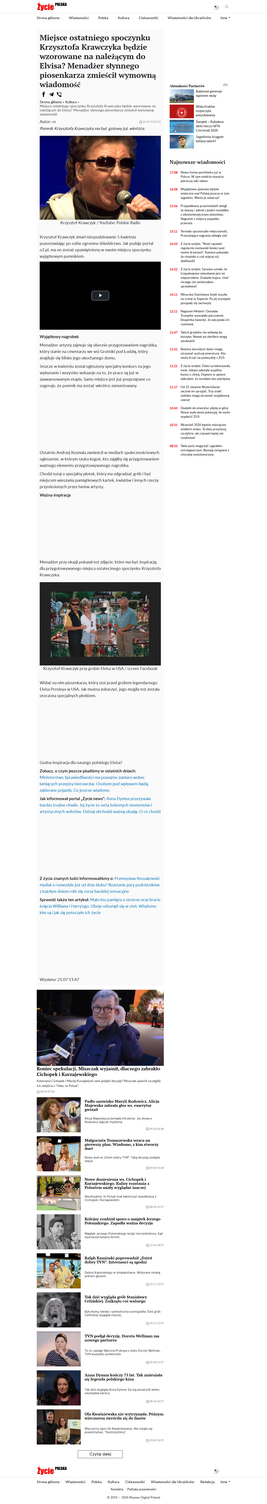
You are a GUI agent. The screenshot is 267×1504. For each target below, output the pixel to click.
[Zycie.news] (52, 7)
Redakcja (207, 1482)
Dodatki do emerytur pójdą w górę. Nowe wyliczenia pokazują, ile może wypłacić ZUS (205, 412)
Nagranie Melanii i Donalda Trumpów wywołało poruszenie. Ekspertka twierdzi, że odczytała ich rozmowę (205, 318)
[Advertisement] (100, 418)
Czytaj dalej (100, 1454)
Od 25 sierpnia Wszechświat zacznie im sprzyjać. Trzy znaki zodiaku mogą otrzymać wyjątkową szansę (205, 394)
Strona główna (48, 18)
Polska (103, 18)
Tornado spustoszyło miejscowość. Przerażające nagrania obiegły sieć (204, 233)
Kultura (123, 18)
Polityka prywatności (141, 1489)
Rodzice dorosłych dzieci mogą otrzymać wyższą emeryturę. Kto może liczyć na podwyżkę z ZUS (203, 353)
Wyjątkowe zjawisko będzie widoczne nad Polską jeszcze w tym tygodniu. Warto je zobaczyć (205, 193)
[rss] (215, 6)
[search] (226, 6)
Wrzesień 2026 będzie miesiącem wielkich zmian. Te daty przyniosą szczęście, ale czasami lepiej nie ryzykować (203, 431)
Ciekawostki (148, 18)
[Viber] (59, 94)
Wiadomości (79, 18)
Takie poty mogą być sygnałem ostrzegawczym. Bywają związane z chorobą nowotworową (205, 450)
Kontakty (117, 1489)
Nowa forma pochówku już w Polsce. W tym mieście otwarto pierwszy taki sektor (202, 177)
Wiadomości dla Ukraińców (189, 18)
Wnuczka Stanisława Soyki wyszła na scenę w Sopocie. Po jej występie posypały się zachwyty (205, 299)
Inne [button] (223, 18)
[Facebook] (43, 94)
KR (54, 122)
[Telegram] (51, 94)
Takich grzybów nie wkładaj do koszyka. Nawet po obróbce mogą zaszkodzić (204, 337)
